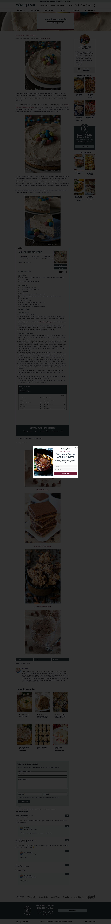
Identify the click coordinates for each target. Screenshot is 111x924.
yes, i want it (65, 473)
